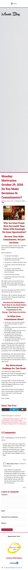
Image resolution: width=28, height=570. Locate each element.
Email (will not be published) (10, 517)
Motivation (18, 415)
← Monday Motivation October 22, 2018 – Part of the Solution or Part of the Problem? (13, 419)
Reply (24, 459)
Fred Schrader (9, 438)
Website (3, 523)
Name (3, 511)
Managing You (11, 415)
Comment (4, 494)
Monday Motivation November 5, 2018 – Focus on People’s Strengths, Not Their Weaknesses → (13, 423)
